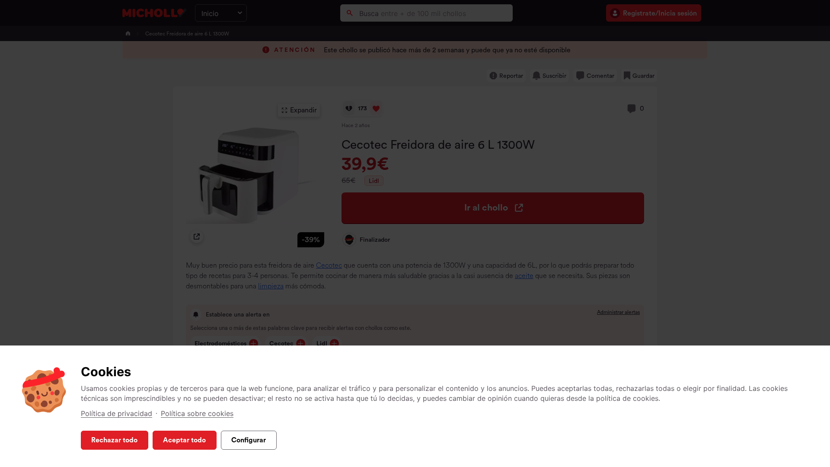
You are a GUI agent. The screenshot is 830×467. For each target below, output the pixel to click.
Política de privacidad (116, 413)
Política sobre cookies (197, 413)
